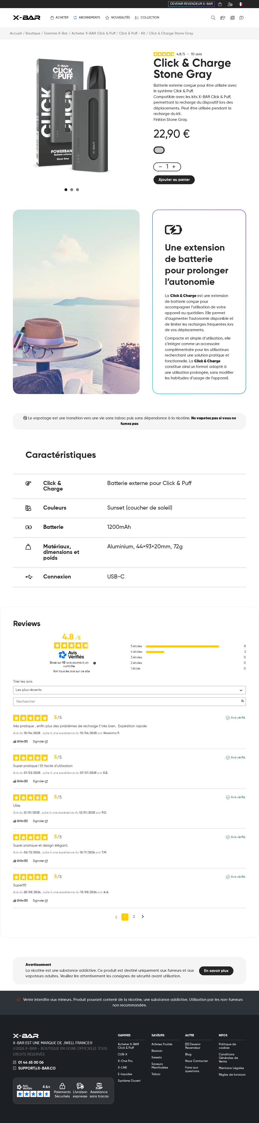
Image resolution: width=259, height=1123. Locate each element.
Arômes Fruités (162, 1044)
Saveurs (158, 1035)
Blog (188, 1054)
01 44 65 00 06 (31, 1062)
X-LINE (122, 1067)
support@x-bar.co (37, 1068)
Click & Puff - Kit (132, 33)
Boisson (157, 1051)
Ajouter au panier (174, 180)
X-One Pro (125, 1061)
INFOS (223, 1035)
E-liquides (125, 1074)
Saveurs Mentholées (160, 1066)
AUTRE (189, 1035)
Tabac (156, 1074)
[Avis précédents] (116, 916)
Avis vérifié (238, 717)
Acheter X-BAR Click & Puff (93, 33)
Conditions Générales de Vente (228, 1058)
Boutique (33, 33)
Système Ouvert (129, 1080)
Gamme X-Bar (56, 33)
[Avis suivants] (143, 917)
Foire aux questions (192, 1069)
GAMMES (124, 1035)
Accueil (16, 33)
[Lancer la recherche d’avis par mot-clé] (243, 701)
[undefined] (95, 663)
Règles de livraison (232, 1074)
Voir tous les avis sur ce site (71, 671)
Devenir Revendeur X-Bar (191, 4)
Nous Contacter (196, 1061)
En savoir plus (216, 971)
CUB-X (122, 1054)
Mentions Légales (231, 1068)
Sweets (157, 1057)
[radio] (159, 150)
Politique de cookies (227, 1046)
